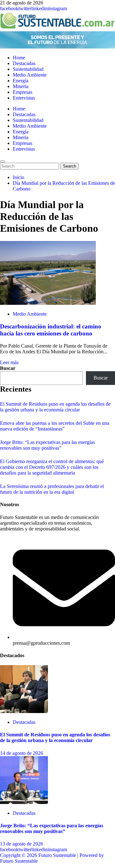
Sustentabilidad (28, 69)
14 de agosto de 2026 (21, 753)
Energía (20, 80)
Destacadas (24, 63)
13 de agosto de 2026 (21, 843)
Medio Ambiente (30, 75)
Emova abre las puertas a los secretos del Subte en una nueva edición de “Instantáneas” (54, 426)
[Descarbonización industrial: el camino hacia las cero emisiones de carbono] (48, 303)
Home (19, 57)
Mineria (20, 86)
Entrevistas (24, 98)
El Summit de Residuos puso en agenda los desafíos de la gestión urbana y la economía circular (55, 406)
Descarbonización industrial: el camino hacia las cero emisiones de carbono (50, 330)
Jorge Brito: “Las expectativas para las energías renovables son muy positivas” (47, 445)
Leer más (9, 362)
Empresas (22, 92)
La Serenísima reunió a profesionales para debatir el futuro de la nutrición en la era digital (52, 489)
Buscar (7, 368)
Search (71, 166)
